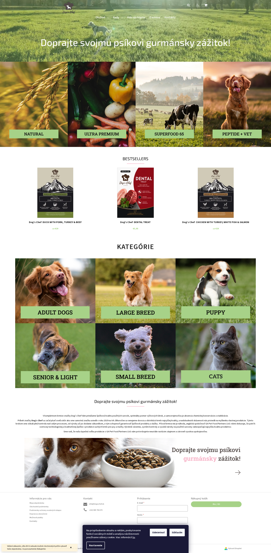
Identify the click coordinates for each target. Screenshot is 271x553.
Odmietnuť (158, 532)
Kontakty (33, 521)
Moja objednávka (37, 503)
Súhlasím (177, 532)
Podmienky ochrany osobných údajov (45, 510)
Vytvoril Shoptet (235, 548)
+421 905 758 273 (96, 510)
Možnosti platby (36, 517)
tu (133, 537)
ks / (216, 504)
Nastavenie (95, 545)
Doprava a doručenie (38, 514)
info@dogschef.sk (96, 504)
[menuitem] (102, 17)
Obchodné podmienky (39, 506)
